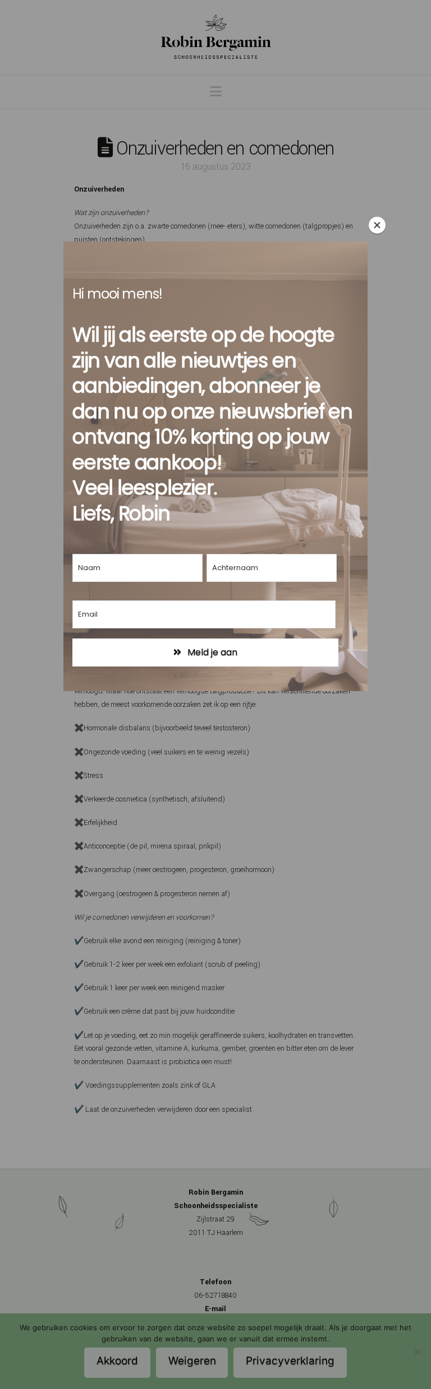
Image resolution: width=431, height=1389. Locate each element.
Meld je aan (211, 652)
